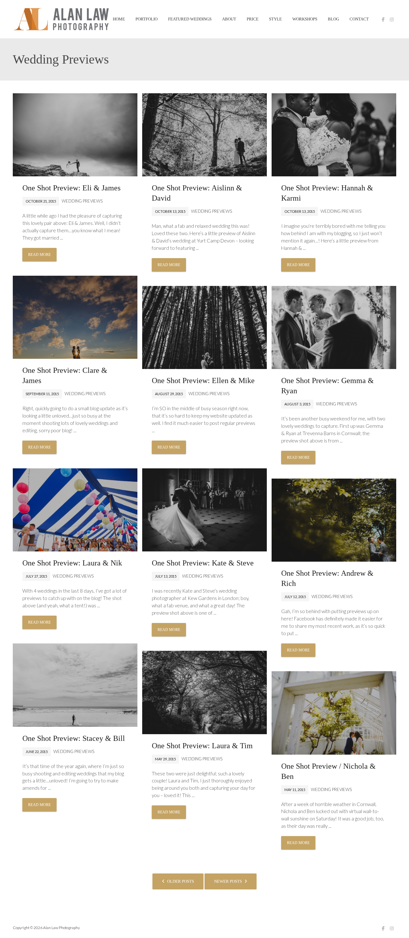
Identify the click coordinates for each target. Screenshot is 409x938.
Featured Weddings (190, 19)
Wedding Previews (82, 201)
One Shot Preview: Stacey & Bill (73, 738)
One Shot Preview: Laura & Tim (202, 746)
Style (275, 19)
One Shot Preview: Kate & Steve (203, 563)
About (229, 19)
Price (253, 19)
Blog (333, 19)
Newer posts (228, 881)
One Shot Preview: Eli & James (71, 188)
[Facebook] (383, 19)
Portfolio (146, 19)
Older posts (180, 881)
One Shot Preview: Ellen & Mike (203, 380)
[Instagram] (391, 19)
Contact (359, 19)
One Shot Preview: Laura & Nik (72, 563)
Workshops (304, 19)
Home (119, 19)
